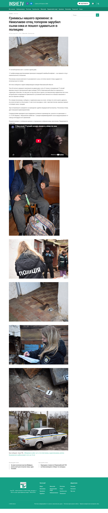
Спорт (81, 9)
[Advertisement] (85, 29)
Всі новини (12, 9)
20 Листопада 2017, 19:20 (15, 33)
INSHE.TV (16, 3)
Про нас (73, 491)
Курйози (42, 493)
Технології (75, 9)
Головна (11, 13)
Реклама (73, 486)
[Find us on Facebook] (27, 3)
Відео (41, 486)
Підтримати (84, 3)
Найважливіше (20, 9)
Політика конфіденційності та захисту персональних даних (48, 503)
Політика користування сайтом (71, 503)
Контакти (73, 488)
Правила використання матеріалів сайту (89, 503)
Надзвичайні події (52, 9)
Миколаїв (43, 9)
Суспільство (35, 9)
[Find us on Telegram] (31, 3)
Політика (28, 9)
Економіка (68, 9)
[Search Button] (98, 4)
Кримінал (61, 9)
